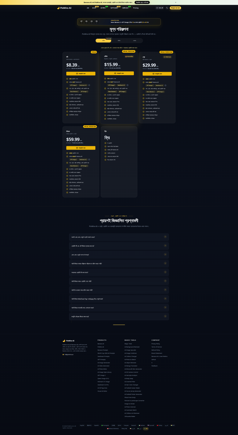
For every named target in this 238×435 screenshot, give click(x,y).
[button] (117, 2)
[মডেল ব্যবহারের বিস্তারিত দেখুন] (89, 85)
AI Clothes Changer (131, 356)
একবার (134, 40)
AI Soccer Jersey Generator (133, 391)
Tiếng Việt (124, 428)
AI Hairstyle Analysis (131, 375)
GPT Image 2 (73, 85)
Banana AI (101, 344)
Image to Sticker (130, 404)
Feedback (154, 366)
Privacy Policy (156, 344)
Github (154, 359)
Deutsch (133, 425)
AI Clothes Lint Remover (132, 413)
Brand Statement (157, 353)
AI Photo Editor (102, 369)
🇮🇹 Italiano (142, 425)
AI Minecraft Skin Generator (133, 369)
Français (126, 425)
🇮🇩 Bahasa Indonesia (113, 428)
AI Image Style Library (104, 372)
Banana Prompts (103, 350)
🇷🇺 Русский (151, 425)
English (82, 425)
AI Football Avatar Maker (132, 388)
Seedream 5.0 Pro (103, 385)
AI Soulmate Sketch (131, 410)
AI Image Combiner (131, 353)
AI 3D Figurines (102, 388)
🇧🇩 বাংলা (145, 428)
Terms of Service (157, 347)
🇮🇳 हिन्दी (173, 425)
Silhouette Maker (130, 416)
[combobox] (167, 8)
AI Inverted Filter (130, 382)
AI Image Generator (104, 363)
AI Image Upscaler (130, 350)
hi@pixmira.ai (69, 354)
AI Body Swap (129, 378)
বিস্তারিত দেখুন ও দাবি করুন (142, 2)
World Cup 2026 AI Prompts (106, 353)
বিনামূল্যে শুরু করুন (175, 8)
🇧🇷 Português (105, 425)
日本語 (113, 425)
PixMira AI (101, 347)
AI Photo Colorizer (130, 407)
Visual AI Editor (102, 391)
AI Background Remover (132, 347)
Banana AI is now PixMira (159, 356)
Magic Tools (128, 344)
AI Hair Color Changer (131, 385)
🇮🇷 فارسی (132, 428)
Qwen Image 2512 (103, 378)
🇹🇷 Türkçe (159, 425)
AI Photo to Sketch (130, 359)
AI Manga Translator (131, 366)
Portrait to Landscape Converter (134, 400)
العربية (166, 425)
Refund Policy (156, 350)
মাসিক (119, 40)
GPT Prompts (102, 359)
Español (96, 425)
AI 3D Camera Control (131, 372)
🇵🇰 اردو (139, 428)
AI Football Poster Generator (133, 394)
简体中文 (89, 425)
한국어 (119, 425)
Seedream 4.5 (82, 85)
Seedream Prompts (104, 356)
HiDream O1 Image (104, 382)
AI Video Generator (103, 366)
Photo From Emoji (130, 397)
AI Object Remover (130, 363)
